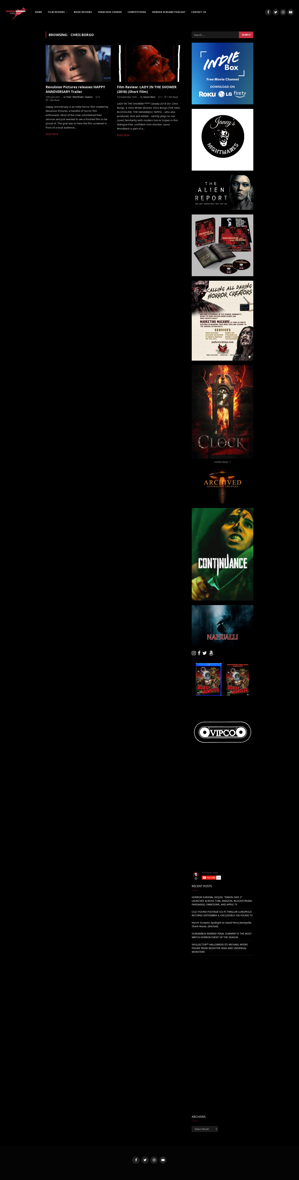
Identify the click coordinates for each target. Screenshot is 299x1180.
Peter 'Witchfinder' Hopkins (79, 97)
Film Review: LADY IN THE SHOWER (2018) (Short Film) (146, 89)
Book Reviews (83, 12)
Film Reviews (56, 12)
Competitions (137, 12)
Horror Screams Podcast (168, 12)
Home (38, 12)
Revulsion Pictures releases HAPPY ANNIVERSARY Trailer (75, 89)
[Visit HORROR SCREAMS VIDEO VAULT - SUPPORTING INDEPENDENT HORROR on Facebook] (199, 654)
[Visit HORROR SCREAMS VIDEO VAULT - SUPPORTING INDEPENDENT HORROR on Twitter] (204, 654)
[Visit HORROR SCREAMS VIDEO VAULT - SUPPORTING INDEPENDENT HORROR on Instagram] (194, 654)
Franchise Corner (110, 12)
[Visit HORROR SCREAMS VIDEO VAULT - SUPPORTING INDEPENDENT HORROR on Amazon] (211, 654)
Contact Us (198, 12)
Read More (52, 134)
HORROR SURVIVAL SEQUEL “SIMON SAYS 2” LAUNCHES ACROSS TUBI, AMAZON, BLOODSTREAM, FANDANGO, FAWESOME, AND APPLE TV (222, 900)
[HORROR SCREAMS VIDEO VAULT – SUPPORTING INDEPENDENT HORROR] (15, 12)
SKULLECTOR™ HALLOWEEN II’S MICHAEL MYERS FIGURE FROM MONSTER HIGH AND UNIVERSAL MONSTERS (220, 948)
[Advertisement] (222, 792)
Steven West (149, 97)
